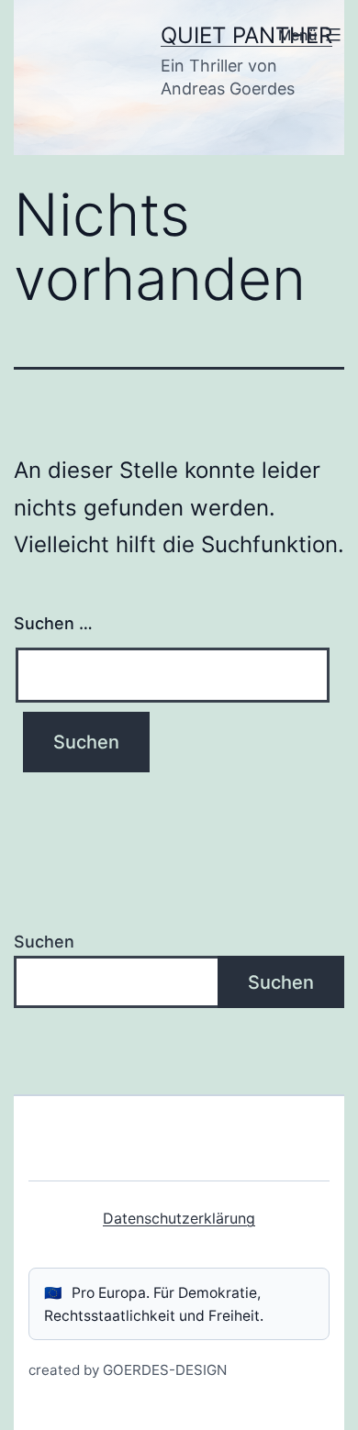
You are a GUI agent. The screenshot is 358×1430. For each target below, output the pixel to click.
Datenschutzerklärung (179, 1218)
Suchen (44, 941)
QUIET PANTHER (246, 35)
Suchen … (53, 623)
